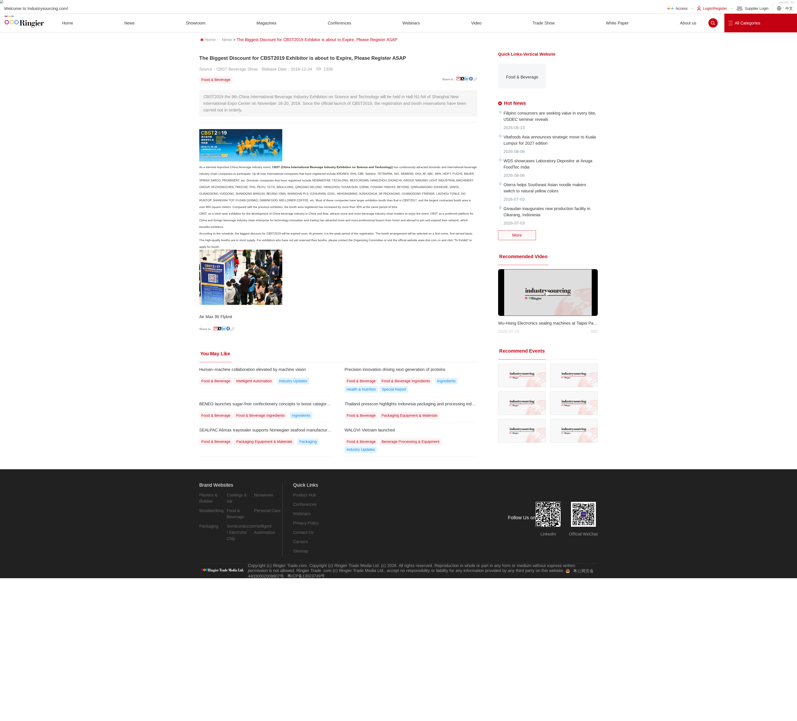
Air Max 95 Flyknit (215, 316)
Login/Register (715, 8)
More (517, 235)
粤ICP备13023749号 (306, 576)
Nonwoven (263, 495)
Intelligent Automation (264, 529)
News (227, 39)
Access (681, 8)
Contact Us (303, 532)
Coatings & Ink (237, 498)
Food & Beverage (235, 513)
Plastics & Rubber (208, 498)
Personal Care (267, 510)
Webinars (301, 513)
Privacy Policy (306, 523)
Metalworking (211, 510)
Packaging (208, 526)
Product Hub (304, 495)
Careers (300, 541)
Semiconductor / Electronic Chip (240, 532)
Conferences (305, 504)
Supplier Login (757, 8)
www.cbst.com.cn (429, 240)
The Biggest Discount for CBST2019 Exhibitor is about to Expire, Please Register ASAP (317, 39)
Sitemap (300, 551)
